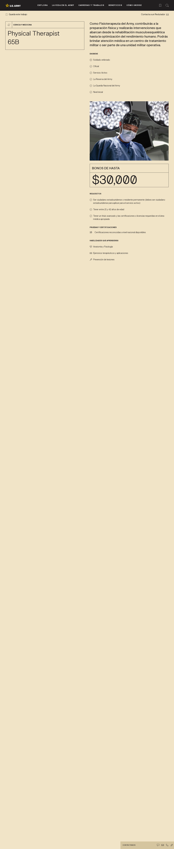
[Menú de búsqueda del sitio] (167, 5)
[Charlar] (158, 845)
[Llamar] (167, 845)
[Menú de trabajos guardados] (160, 5)
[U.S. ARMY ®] (15, 5)
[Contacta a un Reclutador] (162, 845)
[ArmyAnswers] (171, 845)
